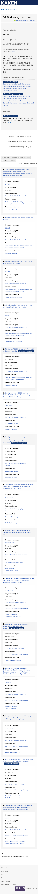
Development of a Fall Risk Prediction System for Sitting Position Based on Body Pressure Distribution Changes (16, 395)
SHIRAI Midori (9, 497)
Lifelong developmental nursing (14, 562)
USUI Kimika (8, 682)
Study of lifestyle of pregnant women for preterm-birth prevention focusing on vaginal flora (17, 532)
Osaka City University (11, 429)
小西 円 (7, 315)
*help (33, 20)
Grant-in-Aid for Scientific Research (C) (16, 240)
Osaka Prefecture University (12, 616)
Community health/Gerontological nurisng (16, 84)
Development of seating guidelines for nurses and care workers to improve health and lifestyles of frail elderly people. (18, 580)
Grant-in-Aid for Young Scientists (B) (15, 648)
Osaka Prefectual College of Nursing (15, 843)
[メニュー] (35, 2)
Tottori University (9, 568)
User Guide (5, 871)
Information (5, 868)
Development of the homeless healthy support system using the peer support (16, 626)
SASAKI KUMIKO (10, 543)
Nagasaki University (10, 708)
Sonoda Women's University (13, 660)
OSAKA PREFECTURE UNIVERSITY (15, 842)
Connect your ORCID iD (24, 20)
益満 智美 (7, 228)
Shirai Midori (8, 405)
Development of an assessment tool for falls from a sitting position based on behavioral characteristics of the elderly (18, 486)
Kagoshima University (11, 210)
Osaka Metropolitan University (13, 297)
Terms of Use (5, 881)
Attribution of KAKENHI (8, 884)
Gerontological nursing (10, 91)
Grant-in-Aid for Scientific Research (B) (15, 196)
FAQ (2, 874)
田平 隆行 (7, 184)
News (3, 878)
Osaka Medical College (11, 570)
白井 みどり (8, 272)
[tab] (20, 136)
